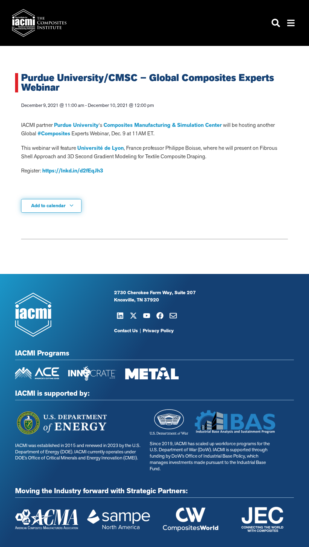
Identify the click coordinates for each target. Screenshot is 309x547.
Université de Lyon (100, 148)
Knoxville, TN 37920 (136, 300)
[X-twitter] (133, 316)
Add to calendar (49, 205)
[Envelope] (173, 316)
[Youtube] (147, 316)
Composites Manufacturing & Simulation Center (163, 125)
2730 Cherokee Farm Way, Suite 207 (155, 292)
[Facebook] (160, 316)
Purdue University (76, 125)
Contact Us (126, 330)
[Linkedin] (120, 316)
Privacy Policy (158, 330)
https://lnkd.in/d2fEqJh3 (72, 170)
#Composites (53, 133)
